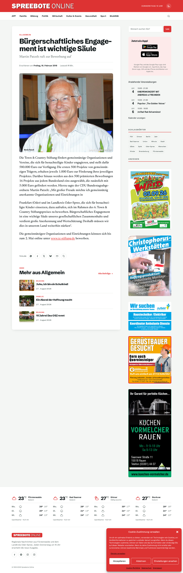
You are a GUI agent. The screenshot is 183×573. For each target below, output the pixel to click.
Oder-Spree (150, 146)
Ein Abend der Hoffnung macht (54, 299)
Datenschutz (147, 568)
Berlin (148, 137)
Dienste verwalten (118, 553)
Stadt (163, 141)
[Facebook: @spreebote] (14, 554)
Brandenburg (144, 151)
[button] (177, 531)
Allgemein (25, 35)
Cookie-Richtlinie (133, 568)
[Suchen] (168, 16)
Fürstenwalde (158, 151)
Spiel (140, 146)
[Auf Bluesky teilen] (50, 256)
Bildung (34, 16)
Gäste (132, 146)
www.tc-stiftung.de (63, 238)
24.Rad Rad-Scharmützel (149, 111)
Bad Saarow (134, 141)
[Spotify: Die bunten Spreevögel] (21, 554)
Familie (23, 16)
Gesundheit (91, 16)
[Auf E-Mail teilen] (57, 256)
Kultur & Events (74, 16)
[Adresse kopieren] (63, 256)
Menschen (162, 146)
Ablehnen (141, 561)
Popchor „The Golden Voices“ (152, 103)
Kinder (132, 151)
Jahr (156, 137)
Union (145, 141)
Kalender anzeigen (136, 117)
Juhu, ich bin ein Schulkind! (52, 284)
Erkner (139, 137)
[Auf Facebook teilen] (37, 256)
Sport (103, 16)
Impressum (157, 568)
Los (167, 29)
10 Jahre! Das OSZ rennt (50, 315)
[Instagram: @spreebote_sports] (34, 554)
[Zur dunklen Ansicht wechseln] (168, 6)
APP (14, 16)
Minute (154, 141)
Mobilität (114, 16)
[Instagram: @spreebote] (27, 554)
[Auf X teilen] (44, 256)
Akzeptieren (119, 561)
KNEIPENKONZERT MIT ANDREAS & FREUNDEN (149, 93)
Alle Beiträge (104, 273)
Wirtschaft (57, 16)
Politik (45, 16)
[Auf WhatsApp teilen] (31, 256)
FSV (131, 137)
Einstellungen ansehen (165, 561)
